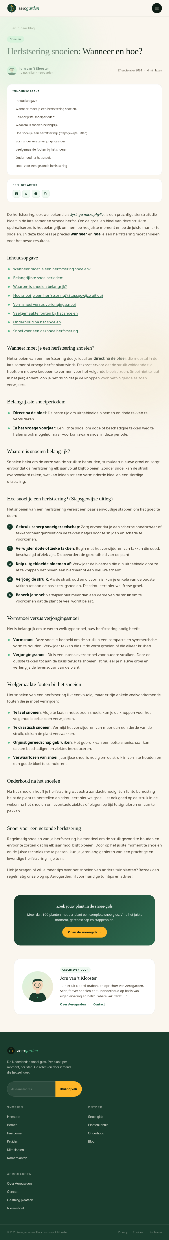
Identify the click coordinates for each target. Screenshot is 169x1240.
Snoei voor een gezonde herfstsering (41, 166)
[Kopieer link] (46, 194)
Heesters (13, 1117)
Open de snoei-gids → (84, 932)
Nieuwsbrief (15, 1208)
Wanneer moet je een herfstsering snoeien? (46, 109)
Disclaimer (155, 1232)
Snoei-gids (95, 1117)
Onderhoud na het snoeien (34, 158)
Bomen (12, 1125)
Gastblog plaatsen (20, 1200)
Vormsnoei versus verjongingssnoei (40, 141)
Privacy (123, 1232)
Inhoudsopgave (26, 101)
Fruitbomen (15, 1133)
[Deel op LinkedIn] (16, 194)
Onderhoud (96, 1133)
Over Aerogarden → (75, 1004)
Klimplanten (15, 1150)
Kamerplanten (17, 1158)
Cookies (138, 1232)
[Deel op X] (26, 194)
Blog (91, 1141)
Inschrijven (68, 1089)
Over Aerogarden (19, 1183)
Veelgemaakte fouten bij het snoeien (41, 149)
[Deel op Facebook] (36, 194)
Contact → (101, 1004)
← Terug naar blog (21, 28)
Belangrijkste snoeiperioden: (35, 117)
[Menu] (157, 8)
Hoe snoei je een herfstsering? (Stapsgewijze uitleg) (51, 133)
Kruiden (12, 1141)
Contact (12, 1191)
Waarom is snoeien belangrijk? (37, 125)
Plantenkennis (98, 1125)
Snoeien (15, 39)
